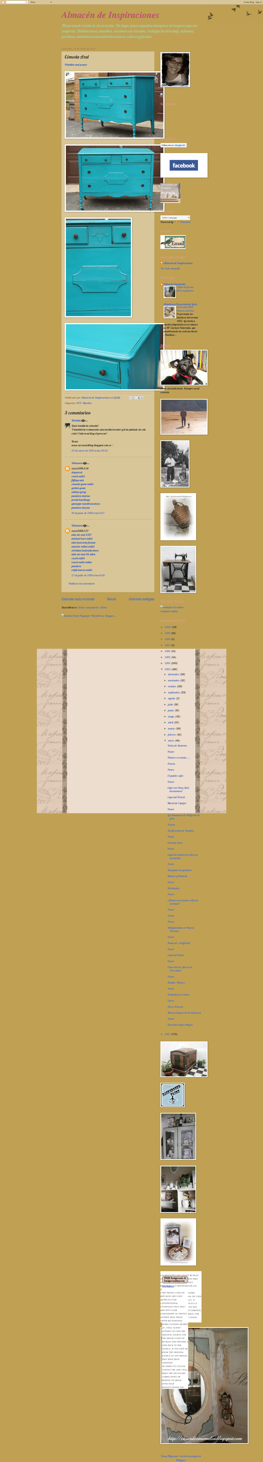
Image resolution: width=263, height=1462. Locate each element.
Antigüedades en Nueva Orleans (180, 929)
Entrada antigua (141, 598)
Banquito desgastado (179, 870)
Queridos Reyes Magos (180, 1024)
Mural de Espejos (176, 803)
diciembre (174, 674)
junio (171, 710)
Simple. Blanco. (176, 982)
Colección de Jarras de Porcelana (179, 968)
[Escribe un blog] (133, 397)
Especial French (176, 797)
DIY (78, 403)
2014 (168, 663)
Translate (185, 222)
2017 (168, 645)
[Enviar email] (173, 242)
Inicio (111, 598)
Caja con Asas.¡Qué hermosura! (178, 789)
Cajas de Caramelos (174, 284)
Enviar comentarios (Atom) (92, 607)
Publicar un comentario (81, 583)
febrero (172, 734)
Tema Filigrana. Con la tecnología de (181, 1456)
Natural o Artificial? (179, 943)
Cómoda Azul (174, 842)
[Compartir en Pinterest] (142, 397)
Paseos (171, 763)
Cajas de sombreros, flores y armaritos (182, 856)
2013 (168, 669)
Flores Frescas (175, 1006)
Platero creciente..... (178, 757)
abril (171, 722)
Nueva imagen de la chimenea (184, 1012)
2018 (168, 639)
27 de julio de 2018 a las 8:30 (88, 575)
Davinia (76, 420)
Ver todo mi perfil (170, 268)
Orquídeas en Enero (178, 994)
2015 (168, 657)
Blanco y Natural (177, 876)
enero (171, 740)
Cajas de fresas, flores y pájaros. (186, 288)
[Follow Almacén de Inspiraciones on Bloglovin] (173, 146)
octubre (172, 686)
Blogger (180, 1460)
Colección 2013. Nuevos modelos (185, 308)
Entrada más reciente (78, 598)
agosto (172, 698)
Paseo (170, 751)
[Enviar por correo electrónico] (130, 397)
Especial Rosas (175, 955)
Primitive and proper (76, 64)
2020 (168, 627)
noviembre (174, 680)
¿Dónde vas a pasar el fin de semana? (182, 902)
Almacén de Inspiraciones (110, 14)
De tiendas (173, 888)
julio (171, 704)
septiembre (174, 692)
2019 (168, 633)
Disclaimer (175, 1336)
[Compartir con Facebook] (139, 397)
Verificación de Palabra (180, 830)
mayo (171, 716)
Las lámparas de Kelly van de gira (183, 816)
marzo (171, 728)
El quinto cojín (175, 775)
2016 (168, 651)
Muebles (87, 403)
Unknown (77, 463)
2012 (168, 1034)
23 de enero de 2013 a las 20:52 (90, 450)
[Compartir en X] (136, 397)
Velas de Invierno (177, 745)
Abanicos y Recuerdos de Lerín (180, 304)
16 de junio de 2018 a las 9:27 (88, 513)
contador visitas (169, 611)
